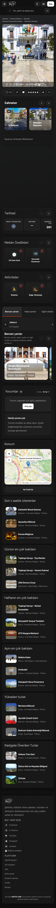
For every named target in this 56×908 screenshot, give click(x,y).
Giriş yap (28, 406)
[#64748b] (13, 226)
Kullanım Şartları (11, 878)
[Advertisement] (28, 175)
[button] (28, 464)
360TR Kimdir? (11, 860)
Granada (27, 19)
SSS (6, 869)
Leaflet (26, 483)
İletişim (8, 887)
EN (44, 4)
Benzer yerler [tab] (12, 312)
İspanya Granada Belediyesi (12, 21)
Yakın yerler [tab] (30, 312)
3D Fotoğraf (10, 865)
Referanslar (9, 874)
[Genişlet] (43, 92)
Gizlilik (7, 883)
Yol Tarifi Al (28, 489)
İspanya (5, 19)
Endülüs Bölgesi (16, 19)
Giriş (50, 4)
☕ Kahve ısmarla (13, 850)
